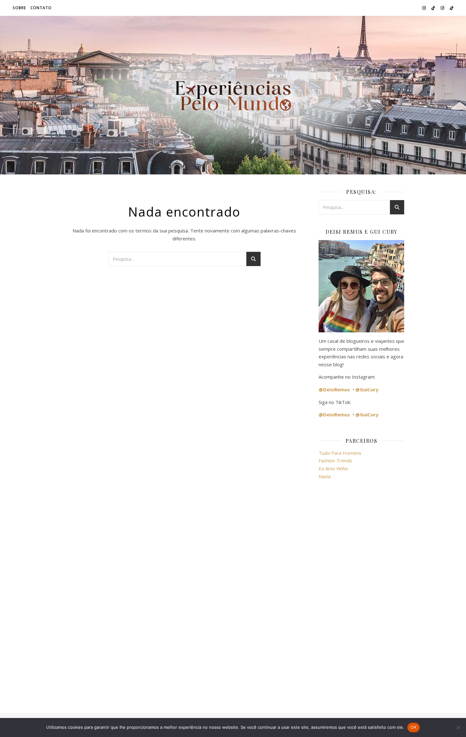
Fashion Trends (335, 460)
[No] (458, 727)
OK (414, 727)
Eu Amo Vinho (333, 468)
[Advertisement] (361, 593)
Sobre (19, 7)
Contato (41, 7)
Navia (325, 476)
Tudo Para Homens (340, 453)
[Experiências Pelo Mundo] (233, 95)
